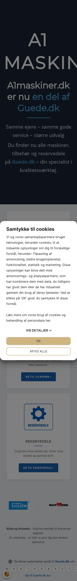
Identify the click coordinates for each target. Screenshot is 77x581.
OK (38, 341)
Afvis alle (38, 351)
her (48, 320)
